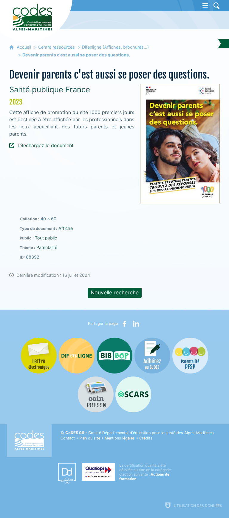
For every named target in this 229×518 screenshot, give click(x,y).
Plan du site (89, 438)
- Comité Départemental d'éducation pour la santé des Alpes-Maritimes (139, 433)
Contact (68, 438)
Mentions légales (120, 438)
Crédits (145, 438)
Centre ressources (56, 47)
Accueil (24, 47)
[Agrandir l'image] (180, 143)
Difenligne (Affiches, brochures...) (115, 47)
